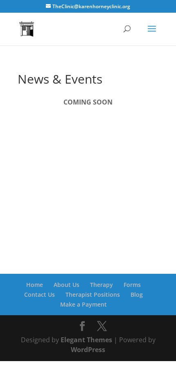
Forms (132, 285)
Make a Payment (83, 304)
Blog (137, 294)
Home (34, 285)
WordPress (88, 349)
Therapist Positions (92, 294)
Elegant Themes (86, 339)
